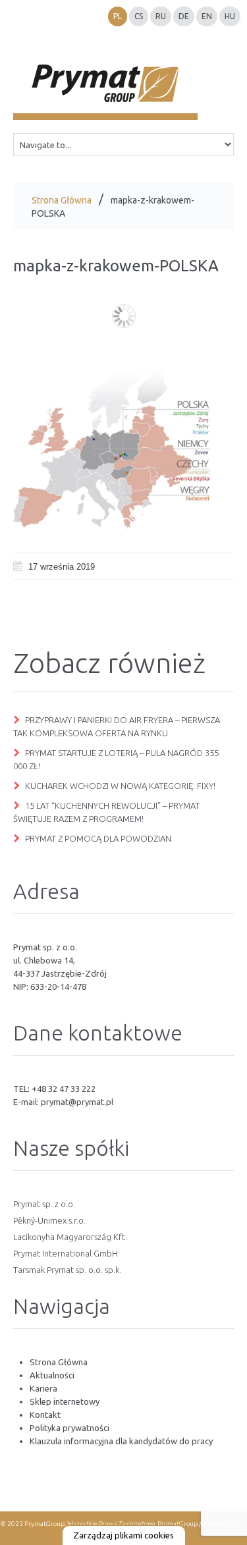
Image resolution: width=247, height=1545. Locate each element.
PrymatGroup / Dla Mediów (197, 1523)
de (183, 16)
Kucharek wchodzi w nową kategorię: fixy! (120, 785)
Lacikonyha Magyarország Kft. (70, 1236)
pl (117, 16)
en (207, 16)
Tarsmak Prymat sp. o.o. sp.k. (67, 1269)
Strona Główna (62, 200)
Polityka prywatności (69, 1427)
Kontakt (45, 1414)
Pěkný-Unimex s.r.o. (49, 1220)
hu (230, 16)
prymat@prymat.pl (77, 1101)
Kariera (43, 1388)
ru (160, 16)
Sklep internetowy (64, 1401)
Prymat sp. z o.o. (44, 1203)
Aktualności (52, 1375)
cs (138, 16)
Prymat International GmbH (65, 1253)
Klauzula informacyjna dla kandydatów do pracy (121, 1441)
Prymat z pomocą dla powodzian (98, 838)
